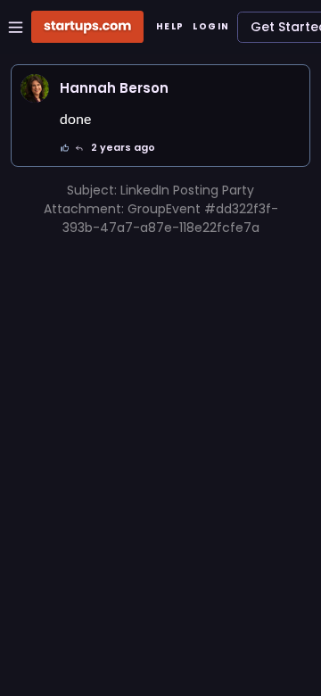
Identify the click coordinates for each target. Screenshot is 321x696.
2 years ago (123, 147)
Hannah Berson (114, 88)
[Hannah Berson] (35, 88)
